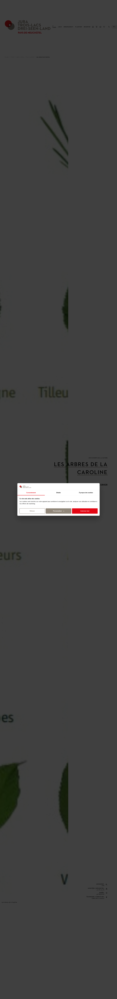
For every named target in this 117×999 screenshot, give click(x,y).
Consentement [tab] (31, 492)
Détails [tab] (58, 492)
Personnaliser (57, 511)
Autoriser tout (84, 511)
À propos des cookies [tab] (86, 492)
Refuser (32, 511)
